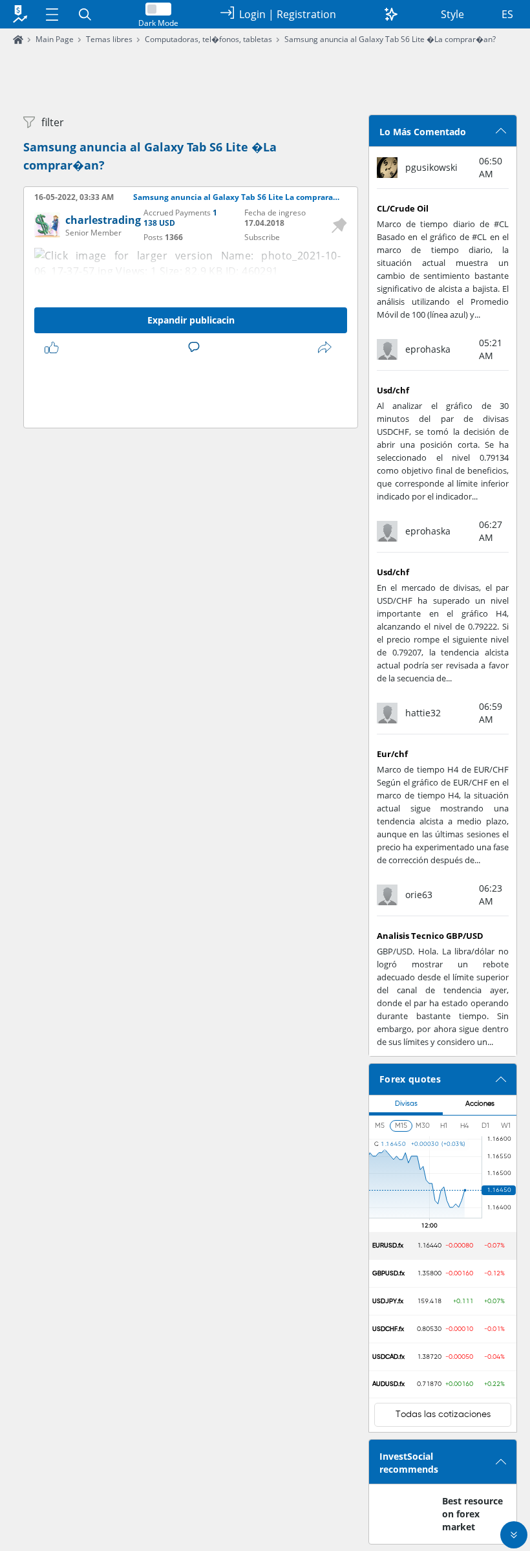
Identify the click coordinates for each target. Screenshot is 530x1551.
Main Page (55, 39)
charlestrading (103, 220)
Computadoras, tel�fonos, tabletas (208, 39)
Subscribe (262, 237)
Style (452, 14)
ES (507, 14)
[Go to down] (513, 1534)
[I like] (54, 347)
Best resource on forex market (472, 1514)
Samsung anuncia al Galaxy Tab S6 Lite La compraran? (237, 197)
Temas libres (109, 39)
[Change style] (391, 14)
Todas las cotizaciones (443, 1414)
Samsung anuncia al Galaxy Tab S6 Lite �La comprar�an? (390, 39)
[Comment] (196, 347)
